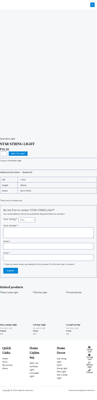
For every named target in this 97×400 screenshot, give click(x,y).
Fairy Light (61, 371)
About (5, 368)
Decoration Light (7, 138)
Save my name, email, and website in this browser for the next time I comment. (40, 264)
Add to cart (18, 153)
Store (4, 361)
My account (7, 365)
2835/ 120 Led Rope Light (34, 366)
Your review (10, 225)
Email (6, 253)
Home (5, 358)
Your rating (10, 219)
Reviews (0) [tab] (27, 172)
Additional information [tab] (10, 172)
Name (6, 241)
